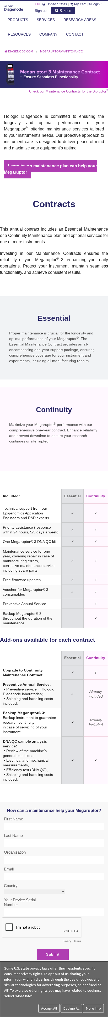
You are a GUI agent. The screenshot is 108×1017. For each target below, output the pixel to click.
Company (48, 34)
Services (46, 20)
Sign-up (40, 11)
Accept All (49, 1008)
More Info (93, 1008)
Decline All (71, 1008)
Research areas (79, 20)
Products (18, 20)
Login (95, 4)
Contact (75, 34)
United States (56, 4)
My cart (79, 4)
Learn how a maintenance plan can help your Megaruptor (50, 169)
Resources (19, 34)
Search (64, 10)
